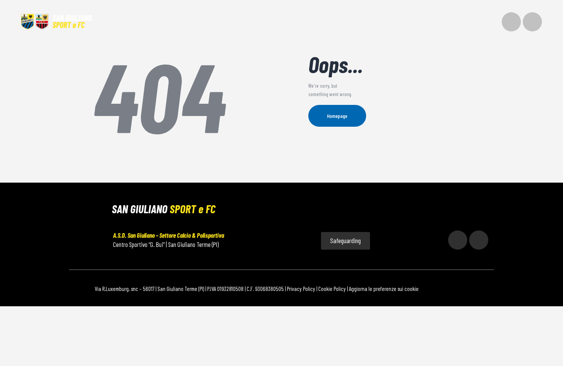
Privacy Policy (301, 288)
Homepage (337, 116)
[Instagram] (511, 21)
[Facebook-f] (532, 21)
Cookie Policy (332, 288)
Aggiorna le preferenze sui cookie (384, 288)
